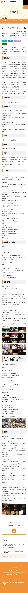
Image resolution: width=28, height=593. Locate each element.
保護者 (11, 40)
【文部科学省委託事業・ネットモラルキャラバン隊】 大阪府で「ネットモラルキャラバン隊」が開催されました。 (13, 546)
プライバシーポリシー (14, 570)
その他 (5, 43)
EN (21, 2)
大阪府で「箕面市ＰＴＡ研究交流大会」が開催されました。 (13, 551)
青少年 (5, 40)
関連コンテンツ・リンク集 (14, 574)
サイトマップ (14, 567)
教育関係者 (18, 40)
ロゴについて (14, 578)
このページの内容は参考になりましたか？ (14, 525)
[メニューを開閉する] (25, 2)
